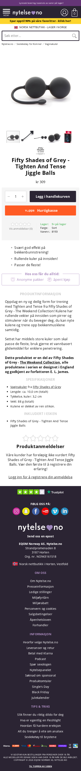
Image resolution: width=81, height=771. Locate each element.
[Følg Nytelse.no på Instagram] (16, 514)
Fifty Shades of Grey (47, 387)
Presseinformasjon (40, 586)
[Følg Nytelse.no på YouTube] (45, 514)
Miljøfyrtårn (40, 598)
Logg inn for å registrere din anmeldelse (40, 477)
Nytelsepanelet (40, 670)
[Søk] (74, 35)
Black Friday (40, 692)
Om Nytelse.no (40, 581)
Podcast (40, 659)
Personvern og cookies (40, 609)
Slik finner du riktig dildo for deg (40, 715)
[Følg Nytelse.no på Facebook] (35, 514)
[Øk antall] (22, 196)
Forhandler (40, 625)
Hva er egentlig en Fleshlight (40, 720)
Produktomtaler (40, 681)
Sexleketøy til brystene (40, 737)
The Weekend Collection (40, 362)
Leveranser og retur (41, 648)
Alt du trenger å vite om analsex (40, 731)
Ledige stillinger (40, 592)
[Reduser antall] (8, 196)
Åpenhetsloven (40, 620)
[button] (3, 89)
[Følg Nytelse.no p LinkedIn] (64, 514)
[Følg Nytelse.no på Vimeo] (55, 514)
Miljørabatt (40, 603)
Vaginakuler (18, 387)
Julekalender (40, 698)
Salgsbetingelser (40, 614)
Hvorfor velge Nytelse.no (40, 642)
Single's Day (40, 687)
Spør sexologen (40, 664)
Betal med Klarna (40, 653)
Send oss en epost (40, 536)
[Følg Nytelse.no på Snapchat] (26, 514)
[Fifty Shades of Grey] (40, 154)
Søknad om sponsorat (40, 675)
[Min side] (64, 12)
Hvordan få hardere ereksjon (40, 726)
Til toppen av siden (40, 766)
